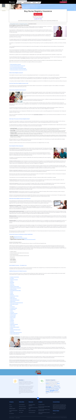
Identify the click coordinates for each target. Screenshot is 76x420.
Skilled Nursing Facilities (14, 324)
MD (62, 405)
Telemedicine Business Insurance (15, 329)
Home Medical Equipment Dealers (15, 290)
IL (55, 405)
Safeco (54, 389)
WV (62, 408)
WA (59, 408)
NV (63, 406)
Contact (10, 406)
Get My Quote (63, 2)
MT (57, 406)
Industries (19, 2)
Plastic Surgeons (12, 317)
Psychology (12, 321)
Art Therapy (12, 278)
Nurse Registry (12, 306)
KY (58, 405)
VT (58, 408)
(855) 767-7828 (38, 18)
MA (61, 405)
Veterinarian (12, 331)
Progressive (50, 389)
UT (55, 408)
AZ (55, 404)
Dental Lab (12, 283)
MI (65, 405)
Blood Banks (12, 282)
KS (57, 405)
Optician (11, 310)
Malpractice (12, 294)
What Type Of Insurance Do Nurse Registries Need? (18, 68)
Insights (34, 2)
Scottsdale (57, 389)
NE (62, 406)
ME (64, 405)
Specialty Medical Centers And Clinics (16, 332)
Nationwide (51, 387)
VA (57, 408)
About (39, 2)
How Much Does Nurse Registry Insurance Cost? (17, 65)
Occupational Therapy (13, 308)
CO (58, 404)
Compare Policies (41, 404)
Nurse (11, 305)
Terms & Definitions (32, 410)
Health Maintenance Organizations (15, 287)
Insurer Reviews (22, 404)
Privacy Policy (17, 417)
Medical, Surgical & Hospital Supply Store (16, 302)
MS (56, 406)
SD (65, 407)
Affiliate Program (12, 408)
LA (59, 405)
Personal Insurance (22, 406)
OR (60, 407)
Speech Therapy (12, 325)
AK (53, 413)
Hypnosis (11, 293)
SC (63, 407)
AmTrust (47, 383)
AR (54, 404)
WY (64, 408)
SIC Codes (21, 412)
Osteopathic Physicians (13, 313)
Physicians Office (13, 316)
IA (54, 405)
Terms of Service (11, 417)
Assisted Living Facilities (14, 279)
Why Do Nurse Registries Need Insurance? (16, 67)
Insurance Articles (32, 412)
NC (59, 406)
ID (53, 405)
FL (63, 404)
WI (61, 408)
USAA (50, 391)
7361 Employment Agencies (18, 236)
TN (53, 408)
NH (64, 406)
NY (56, 407)
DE (62, 404)
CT (59, 404)
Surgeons (11, 328)
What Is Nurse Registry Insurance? (15, 64)
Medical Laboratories (13, 298)
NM (54, 407)
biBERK (58, 383)
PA (61, 407)
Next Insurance (55, 387)
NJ (53, 407)
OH (57, 407)
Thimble (56, 390)
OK (58, 407)
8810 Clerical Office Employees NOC (30, 239)
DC (61, 404)
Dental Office (12, 285)
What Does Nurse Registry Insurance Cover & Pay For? (18, 69)
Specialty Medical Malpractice (14, 333)
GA (65, 404)
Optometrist (12, 312)
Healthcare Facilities (13, 289)
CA (57, 404)
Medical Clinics (12, 297)
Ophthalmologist (13, 309)
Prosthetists (12, 320)
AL (53, 404)
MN (53, 406)
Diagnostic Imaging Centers (14, 286)
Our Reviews (11, 413)
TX (54, 408)
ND (60, 406)
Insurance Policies (27, 2)
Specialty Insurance (22, 408)
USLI (52, 391)
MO (55, 406)
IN (56, 405)
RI (62, 407)
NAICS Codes (21, 410)
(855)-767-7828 (64, 0)
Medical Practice (12, 301)
